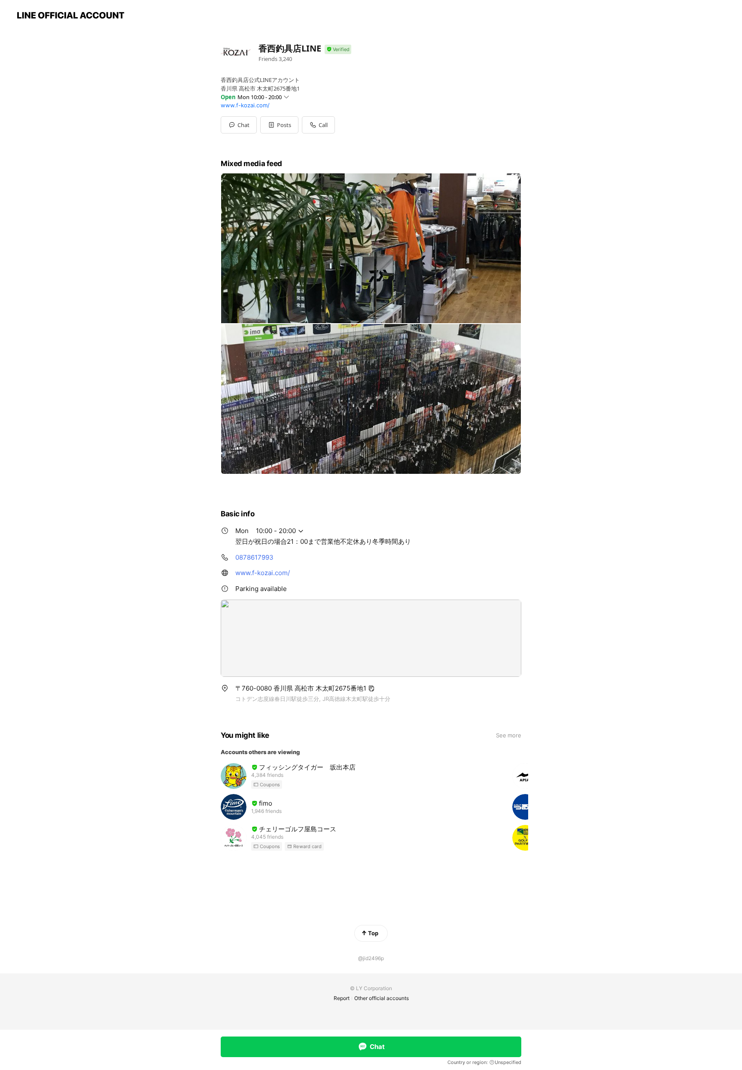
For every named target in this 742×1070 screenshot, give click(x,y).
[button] (279, 124)
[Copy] (371, 688)
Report (342, 998)
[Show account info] (338, 50)
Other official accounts (381, 998)
